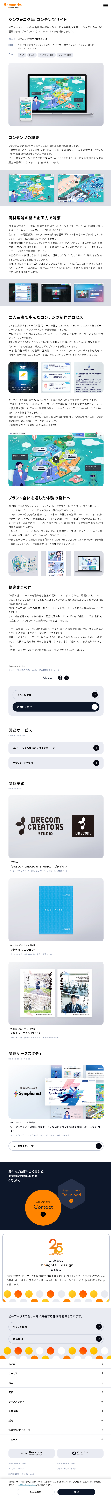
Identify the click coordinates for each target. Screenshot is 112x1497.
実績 (11, 1392)
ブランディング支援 (23, 763)
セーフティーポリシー (17, 1468)
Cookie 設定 (35, 1492)
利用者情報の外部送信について (21, 1474)
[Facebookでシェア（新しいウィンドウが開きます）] (60, 678)
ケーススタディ (16, 1401)
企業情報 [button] (13, 1411)
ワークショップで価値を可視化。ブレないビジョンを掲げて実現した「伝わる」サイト (55, 1129)
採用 (11, 1420)
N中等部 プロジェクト (23, 949)
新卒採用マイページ (24, 1430)
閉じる (76, 1492)
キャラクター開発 (47, 55)
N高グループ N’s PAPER (25, 1033)
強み (11, 1382)
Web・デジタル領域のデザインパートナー (35, 748)
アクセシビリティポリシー (67, 1468)
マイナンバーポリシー (66, 1463)
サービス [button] (13, 1373)
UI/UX (32, 55)
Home (12, 1364)
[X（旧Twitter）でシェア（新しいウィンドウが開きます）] (66, 678)
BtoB (22, 55)
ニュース (13, 1439)
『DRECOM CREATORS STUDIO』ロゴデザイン (38, 866)
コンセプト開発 (65, 55)
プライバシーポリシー (17, 1463)
